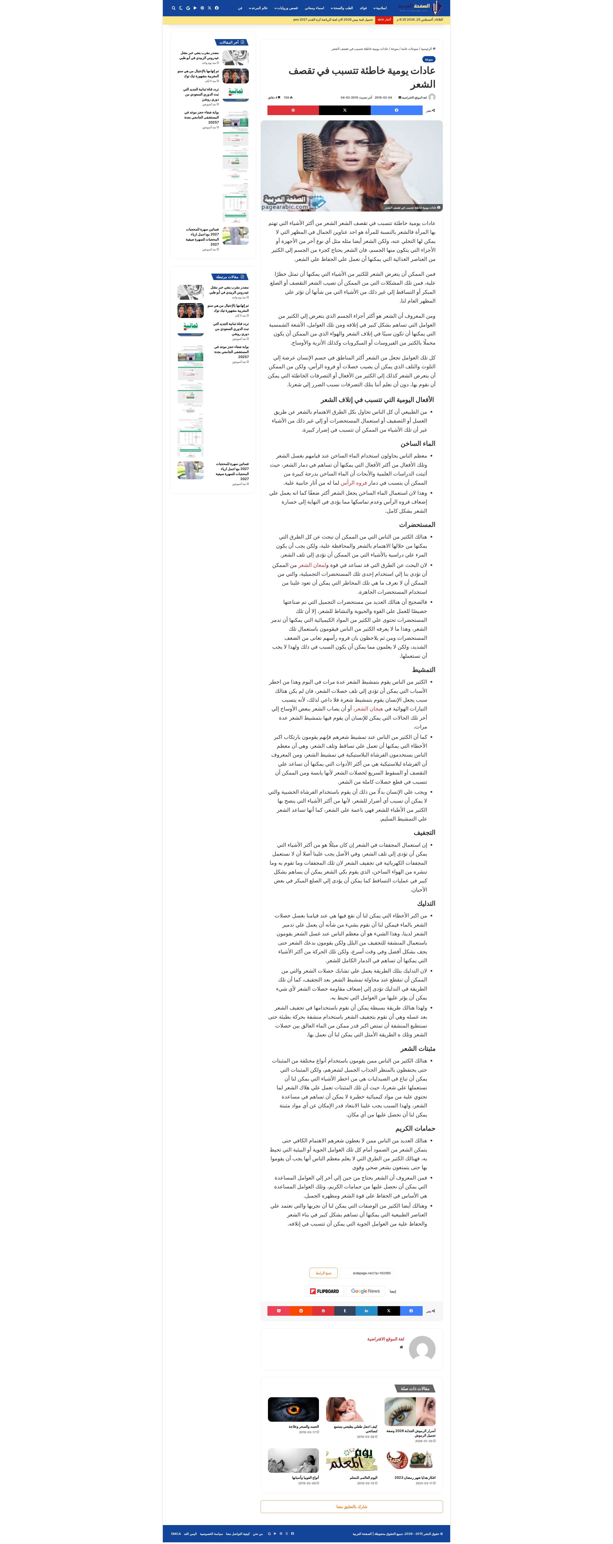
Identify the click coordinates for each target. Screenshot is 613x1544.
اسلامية (381, 8)
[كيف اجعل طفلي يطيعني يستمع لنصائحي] (351, 1409)
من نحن (258, 1534)
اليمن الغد (190, 1534)
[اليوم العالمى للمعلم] (351, 1460)
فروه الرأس (354, 483)
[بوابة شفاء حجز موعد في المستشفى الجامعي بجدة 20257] (235, 166)
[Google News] (365, 1291)
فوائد (363, 8)
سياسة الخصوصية (211, 1534)
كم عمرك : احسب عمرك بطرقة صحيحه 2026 (343, 19)
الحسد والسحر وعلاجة (304, 1426)
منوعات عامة (409, 49)
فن (240, 8)
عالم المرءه (260, 8)
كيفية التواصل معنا (238, 1534)
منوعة (395, 49)
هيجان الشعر (369, 708)
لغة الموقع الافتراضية (414, 97)
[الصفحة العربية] (420, 8)
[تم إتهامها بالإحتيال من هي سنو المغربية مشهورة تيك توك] (235, 76)
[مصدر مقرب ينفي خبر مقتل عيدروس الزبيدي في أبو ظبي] (235, 57)
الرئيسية (427, 49)
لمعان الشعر (312, 565)
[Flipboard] (324, 1291)
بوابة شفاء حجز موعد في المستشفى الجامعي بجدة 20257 (201, 117)
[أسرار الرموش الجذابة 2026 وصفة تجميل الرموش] (410, 1411)
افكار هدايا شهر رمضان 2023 (415, 1477)
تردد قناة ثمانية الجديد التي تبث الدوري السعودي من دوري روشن (201, 94)
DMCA (176, 1534)
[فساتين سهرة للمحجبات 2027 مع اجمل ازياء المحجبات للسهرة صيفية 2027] (235, 236)
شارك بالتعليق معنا (351, 1506)
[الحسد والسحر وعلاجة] (293, 1409)
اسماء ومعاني (314, 8)
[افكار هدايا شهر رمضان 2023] (410, 1460)
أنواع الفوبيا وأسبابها (305, 1477)
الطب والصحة (343, 8)
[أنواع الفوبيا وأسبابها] (293, 1460)
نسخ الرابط (323, 1273)
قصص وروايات (287, 8)
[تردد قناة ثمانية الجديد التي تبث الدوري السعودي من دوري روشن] (235, 94)
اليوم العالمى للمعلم (363, 1477)
